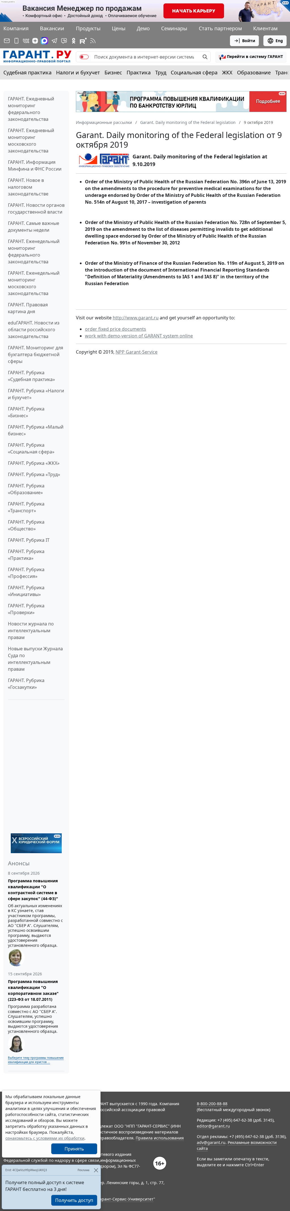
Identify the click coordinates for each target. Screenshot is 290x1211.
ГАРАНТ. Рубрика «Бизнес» (26, 412)
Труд (160, 72)
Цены (118, 28)
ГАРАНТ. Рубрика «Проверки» (26, 609)
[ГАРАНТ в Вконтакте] (26, 40)
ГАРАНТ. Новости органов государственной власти (36, 208)
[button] (251, 56)
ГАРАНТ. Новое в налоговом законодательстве (28, 187)
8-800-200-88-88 (212, 1103)
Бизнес (113, 72)
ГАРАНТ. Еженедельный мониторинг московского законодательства (33, 283)
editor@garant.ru (213, 1126)
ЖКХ (227, 72)
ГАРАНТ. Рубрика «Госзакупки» (26, 683)
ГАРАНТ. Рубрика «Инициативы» (26, 590)
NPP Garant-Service (136, 352)
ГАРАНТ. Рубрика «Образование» (26, 489)
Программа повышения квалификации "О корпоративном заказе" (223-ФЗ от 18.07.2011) (33, 990)
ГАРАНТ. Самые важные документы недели (33, 226)
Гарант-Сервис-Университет (125, 1199)
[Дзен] (35, 41)
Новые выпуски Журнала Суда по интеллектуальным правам (35, 659)
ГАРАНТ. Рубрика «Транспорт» (26, 507)
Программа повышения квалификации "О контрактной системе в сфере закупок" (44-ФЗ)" (33, 889)
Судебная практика (27, 72)
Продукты (88, 28)
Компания (16, 28)
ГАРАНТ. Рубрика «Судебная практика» (31, 375)
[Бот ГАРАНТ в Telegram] (64, 40)
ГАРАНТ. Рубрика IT (29, 540)
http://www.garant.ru (136, 318)
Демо (143, 28)
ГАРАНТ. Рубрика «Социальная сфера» (31, 448)
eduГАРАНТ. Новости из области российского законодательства (33, 329)
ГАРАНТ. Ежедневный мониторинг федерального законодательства (31, 109)
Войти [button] (248, 40)
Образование (254, 72)
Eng (279, 40)
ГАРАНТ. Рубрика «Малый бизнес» (35, 430)
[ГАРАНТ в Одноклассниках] (73, 40)
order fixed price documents (115, 329)
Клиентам (265, 28)
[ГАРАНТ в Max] (44, 40)
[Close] (96, 1170)
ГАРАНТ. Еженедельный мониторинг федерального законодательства (33, 251)
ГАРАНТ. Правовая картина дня (28, 308)
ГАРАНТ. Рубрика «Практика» (26, 554)
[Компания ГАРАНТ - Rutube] (83, 40)
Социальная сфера (194, 72)
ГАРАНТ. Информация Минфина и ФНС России (34, 165)
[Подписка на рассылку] (6, 40)
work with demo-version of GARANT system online (139, 336)
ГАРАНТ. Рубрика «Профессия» (26, 572)
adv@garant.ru (211, 1142)
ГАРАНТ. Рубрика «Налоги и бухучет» (36, 394)
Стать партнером (220, 28)
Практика (139, 72)
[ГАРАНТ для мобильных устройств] (16, 40)
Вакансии (52, 28)
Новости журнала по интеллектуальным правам (31, 630)
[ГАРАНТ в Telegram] (54, 40)
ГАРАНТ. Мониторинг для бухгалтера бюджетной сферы (35, 354)
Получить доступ (74, 1200)
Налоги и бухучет (78, 72)
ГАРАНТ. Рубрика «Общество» (26, 525)
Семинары (174, 28)
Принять (74, 1149)
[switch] (84, 57)
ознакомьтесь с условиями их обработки (44, 1138)
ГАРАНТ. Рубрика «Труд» (34, 474)
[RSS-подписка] (92, 40)
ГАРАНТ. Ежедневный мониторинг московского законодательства (31, 140)
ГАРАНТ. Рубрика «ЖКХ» (33, 463)
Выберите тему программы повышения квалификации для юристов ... (36, 1060)
